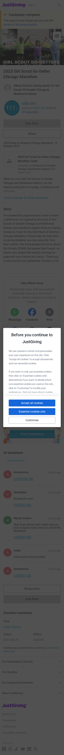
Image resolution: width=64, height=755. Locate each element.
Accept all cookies (32, 403)
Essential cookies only (32, 411)
